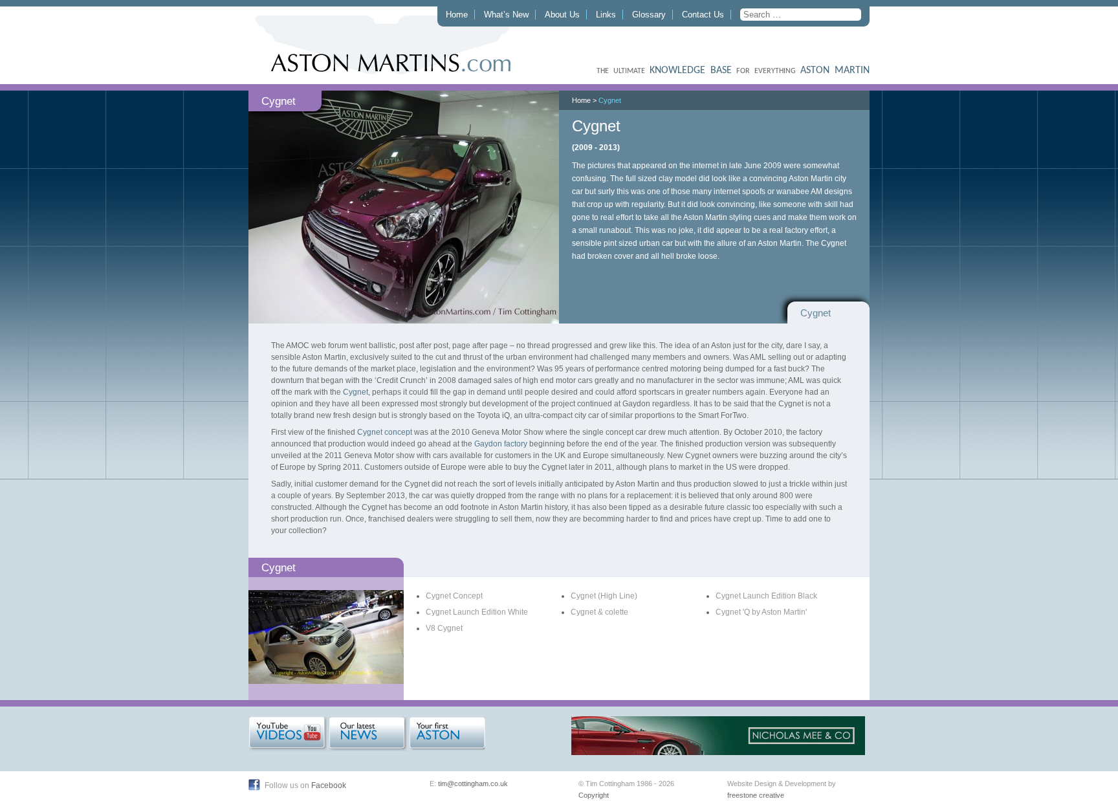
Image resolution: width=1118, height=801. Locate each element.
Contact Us (703, 14)
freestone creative (755, 795)
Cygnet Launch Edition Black (766, 595)
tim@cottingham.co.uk (473, 783)
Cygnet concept (384, 432)
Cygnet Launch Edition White (477, 612)
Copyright (593, 795)
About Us (562, 14)
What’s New (506, 14)
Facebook (328, 785)
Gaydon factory (500, 443)
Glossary (649, 14)
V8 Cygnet (444, 628)
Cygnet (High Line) (604, 595)
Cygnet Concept (454, 595)
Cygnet (609, 100)
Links (606, 14)
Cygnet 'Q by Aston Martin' (761, 612)
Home (457, 14)
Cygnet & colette (599, 612)
